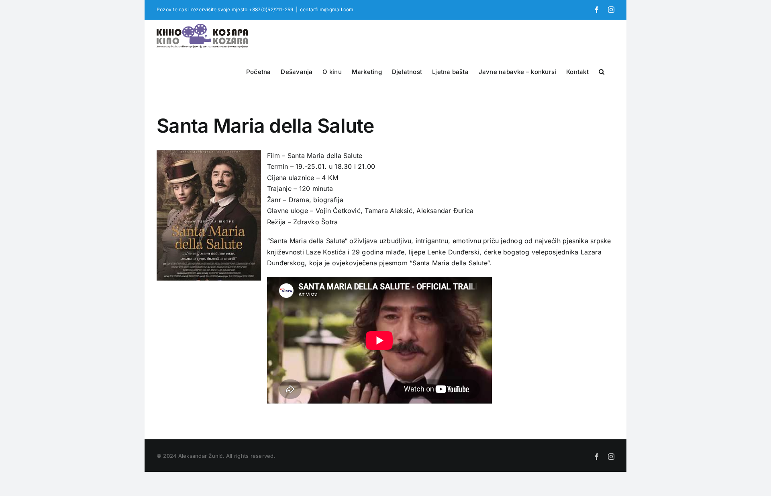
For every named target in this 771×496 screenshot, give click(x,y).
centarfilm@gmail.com (327, 9)
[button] (601, 71)
